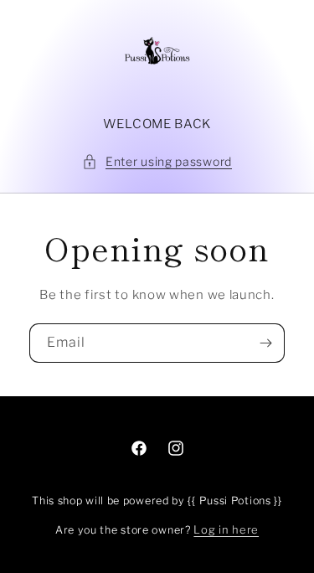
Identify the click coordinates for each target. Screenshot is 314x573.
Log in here (226, 529)
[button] (157, 161)
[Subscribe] (265, 343)
